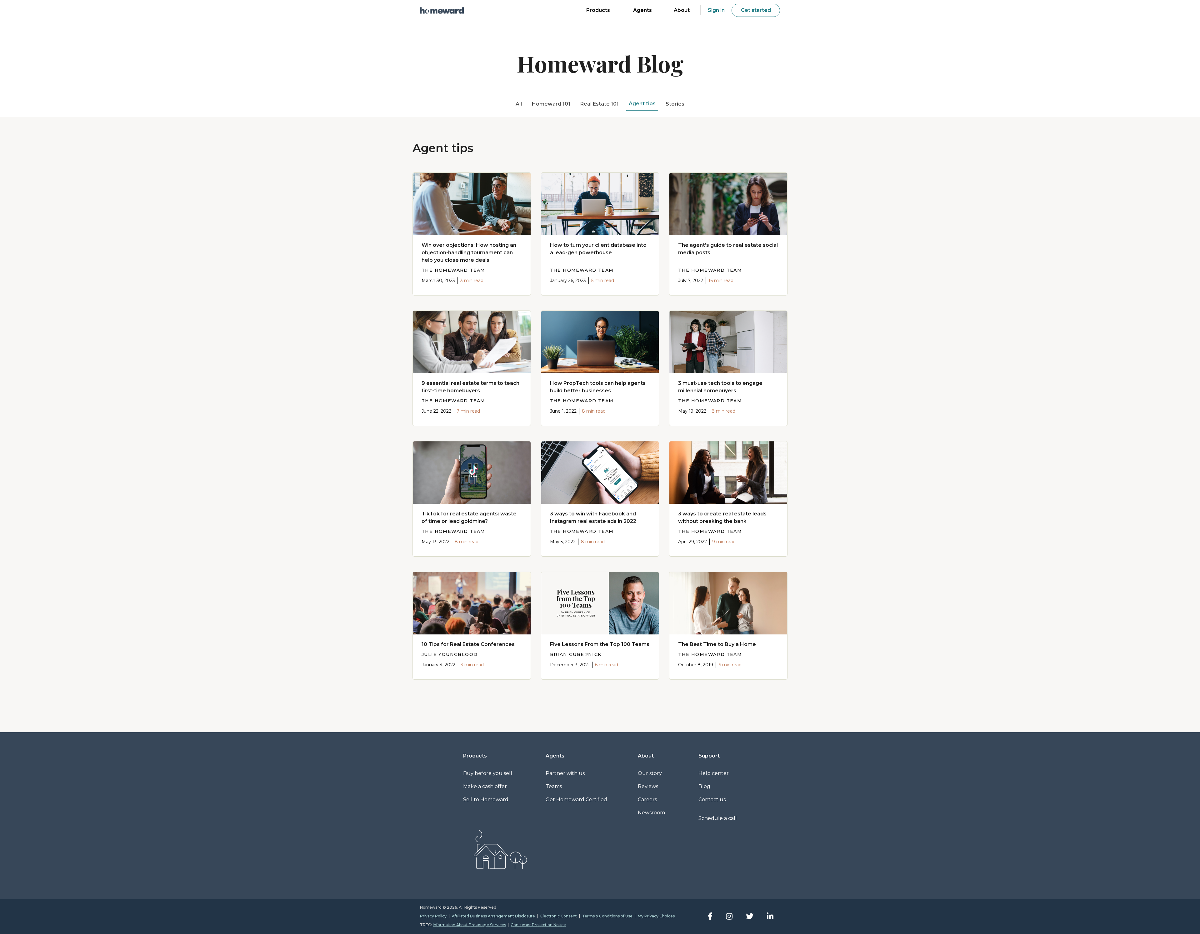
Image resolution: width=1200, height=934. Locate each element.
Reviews (648, 786)
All (519, 104)
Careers (647, 799)
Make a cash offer (485, 786)
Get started (756, 10)
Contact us (712, 799)
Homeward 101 (551, 104)
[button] (598, 11)
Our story (650, 773)
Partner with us (565, 773)
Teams (554, 786)
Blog (704, 786)
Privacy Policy (433, 916)
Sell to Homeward (485, 799)
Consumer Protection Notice (538, 924)
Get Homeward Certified (576, 799)
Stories (675, 104)
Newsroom (651, 813)
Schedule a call (717, 818)
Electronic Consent (558, 916)
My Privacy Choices (656, 916)
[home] (442, 10)
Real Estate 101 (599, 104)
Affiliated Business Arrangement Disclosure (493, 916)
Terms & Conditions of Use (607, 916)
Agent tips (642, 104)
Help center (713, 773)
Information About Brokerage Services (469, 924)
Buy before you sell (487, 773)
